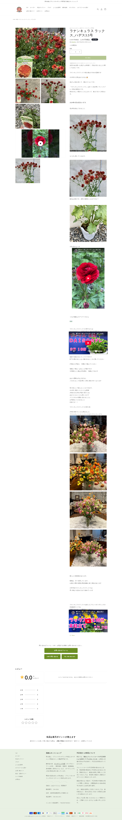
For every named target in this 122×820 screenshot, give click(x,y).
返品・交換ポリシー (20, 773)
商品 (17, 19)
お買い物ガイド (19, 770)
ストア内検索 (19, 776)
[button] (98, 9)
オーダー (17, 756)
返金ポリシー (50, 816)
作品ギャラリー (19, 759)
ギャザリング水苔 (59, 764)
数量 (71, 48)
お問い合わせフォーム (61, 650)
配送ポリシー (75, 816)
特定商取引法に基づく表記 (91, 816)
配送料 (73, 42)
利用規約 (68, 816)
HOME (14, 19)
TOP (16, 753)
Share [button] (73, 635)
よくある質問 (19, 764)
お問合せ (17, 779)
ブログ (17, 762)
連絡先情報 (81, 816)
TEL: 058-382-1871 (69, 656)
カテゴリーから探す (20, 767)
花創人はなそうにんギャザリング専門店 (37, 816)
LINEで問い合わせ (52, 656)
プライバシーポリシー (60, 816)
